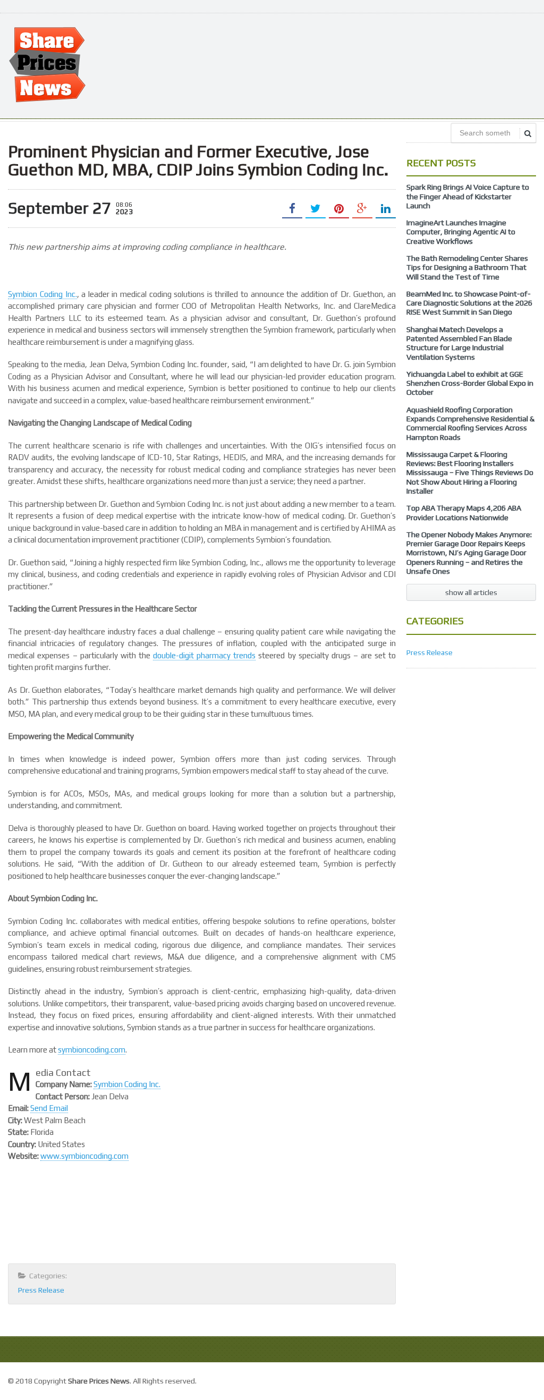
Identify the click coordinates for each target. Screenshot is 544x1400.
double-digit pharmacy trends (204, 655)
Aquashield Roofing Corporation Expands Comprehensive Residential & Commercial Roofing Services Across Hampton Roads (470, 423)
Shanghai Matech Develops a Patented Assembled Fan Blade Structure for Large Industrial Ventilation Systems (459, 343)
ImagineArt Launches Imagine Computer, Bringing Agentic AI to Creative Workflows (460, 231)
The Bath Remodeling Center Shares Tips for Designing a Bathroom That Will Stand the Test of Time (467, 267)
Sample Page (512, 1379)
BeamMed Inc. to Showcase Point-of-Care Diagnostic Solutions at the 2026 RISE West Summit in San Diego (469, 303)
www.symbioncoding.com (84, 1155)
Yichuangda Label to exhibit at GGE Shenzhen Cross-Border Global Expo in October (469, 383)
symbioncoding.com (91, 1049)
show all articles (471, 592)
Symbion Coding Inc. (42, 294)
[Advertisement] (342, 65)
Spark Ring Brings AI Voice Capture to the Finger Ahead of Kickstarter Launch (467, 196)
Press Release (41, 1290)
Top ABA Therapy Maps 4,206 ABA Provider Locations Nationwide (463, 512)
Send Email (49, 1108)
